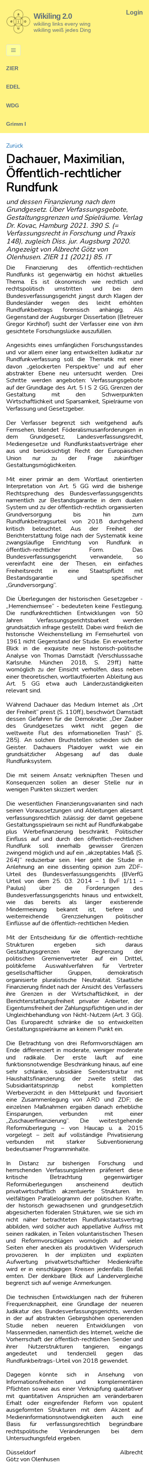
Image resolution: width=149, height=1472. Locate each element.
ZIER (12, 68)
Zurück (14, 145)
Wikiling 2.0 (53, 16)
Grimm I (16, 124)
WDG (12, 105)
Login (134, 12)
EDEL (13, 87)
